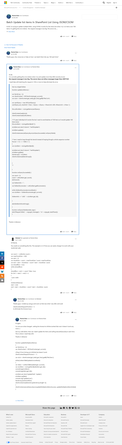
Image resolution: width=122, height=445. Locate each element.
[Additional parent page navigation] (20, 7)
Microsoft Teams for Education (50, 423)
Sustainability (102, 437)
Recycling (94, 442)
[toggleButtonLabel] (116, 7)
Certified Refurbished (30, 431)
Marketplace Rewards (85, 434)
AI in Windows (9, 431)
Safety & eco (86, 442)
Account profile (28, 417)
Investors (101, 428)
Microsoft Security (65, 420)
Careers (100, 417)
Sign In (115, 2)
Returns (27, 425)
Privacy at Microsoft (103, 425)
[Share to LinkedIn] (61, 408)
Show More (11, 31)
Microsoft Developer (84, 420)
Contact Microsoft (49, 442)
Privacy (56, 442)
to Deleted (38, 299)
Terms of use (72, 442)
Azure (81, 417)
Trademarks (79, 442)
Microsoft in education (48, 417)
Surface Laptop (9, 420)
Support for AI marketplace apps (87, 425)
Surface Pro (8, 417)
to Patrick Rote (35, 67)
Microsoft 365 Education (49, 425)
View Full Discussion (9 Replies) (14, 45)
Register (109, 2)
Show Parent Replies (9, 47)
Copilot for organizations (11, 425)
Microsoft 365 (64, 425)
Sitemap (41, 442)
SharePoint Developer (40, 7)
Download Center (29, 420)
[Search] (104, 3)
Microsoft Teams (64, 431)
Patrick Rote (15, 15)
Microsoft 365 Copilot (65, 434)
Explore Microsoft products (12, 434)
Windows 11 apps (10, 437)
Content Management (28, 7)
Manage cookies (63, 442)
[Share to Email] (79, 408)
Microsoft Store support (30, 423)
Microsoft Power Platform (66, 428)
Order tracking (28, 428)
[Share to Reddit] (70, 408)
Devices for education (48, 420)
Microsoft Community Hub (10, 7)
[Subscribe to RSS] (76, 408)
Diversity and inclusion (104, 431)
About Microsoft (102, 420)
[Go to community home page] (5, 2)
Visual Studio (83, 437)
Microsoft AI (63, 417)
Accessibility (101, 434)
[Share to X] (67, 408)
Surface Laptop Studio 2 (11, 423)
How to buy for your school (49, 428)
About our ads (101, 442)
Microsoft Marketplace (85, 431)
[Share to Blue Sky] (73, 408)
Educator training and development (51, 431)
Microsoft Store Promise (30, 434)
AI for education (47, 437)
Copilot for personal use (11, 428)
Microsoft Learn (83, 423)
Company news (102, 423)
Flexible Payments (29, 437)
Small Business (64, 437)
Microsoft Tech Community (86, 428)
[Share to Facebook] (64, 408)
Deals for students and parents (50, 434)
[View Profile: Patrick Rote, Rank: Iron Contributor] (9, 16)
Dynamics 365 (64, 423)
